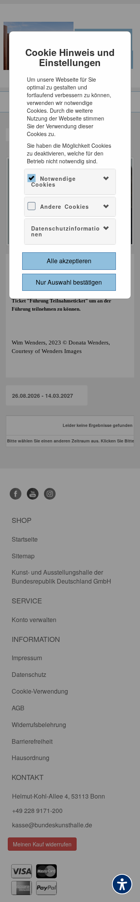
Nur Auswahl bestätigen (69, 282)
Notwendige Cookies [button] (53, 181)
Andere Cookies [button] (64, 206)
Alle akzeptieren (69, 260)
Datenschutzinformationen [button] (65, 231)
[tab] (70, 181)
